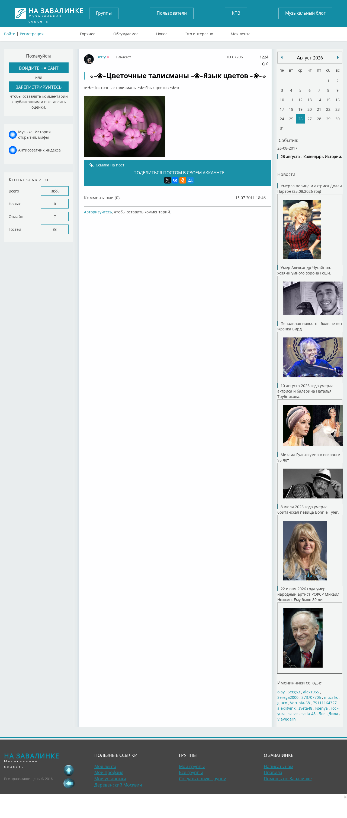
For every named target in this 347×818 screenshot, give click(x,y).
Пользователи (172, 13)
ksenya (321, 708)
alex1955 (311, 691)
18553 (55, 191)
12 (300, 99)
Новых (15, 203)
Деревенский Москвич (118, 785)
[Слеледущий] (281, 57)
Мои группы (192, 766)
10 (282, 99)
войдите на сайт (39, 68)
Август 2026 (310, 57)
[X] (167, 180)
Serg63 (294, 691)
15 (328, 99)
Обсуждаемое (126, 32)
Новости (286, 174)
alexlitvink (286, 708)
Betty (101, 56)
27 (309, 118)
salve (293, 713)
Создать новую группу (202, 779)
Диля (333, 713)
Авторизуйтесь (98, 211)
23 (337, 109)
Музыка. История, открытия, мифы (35, 134)
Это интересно (199, 32)
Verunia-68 (300, 702)
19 (300, 109)
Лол (322, 713)
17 (282, 109)
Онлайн (16, 216)
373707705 (311, 697)
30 (337, 118)
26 (300, 118)
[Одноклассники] (182, 180)
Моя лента (240, 32)
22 (328, 109)
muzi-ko (331, 697)
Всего (14, 191)
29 (328, 118)
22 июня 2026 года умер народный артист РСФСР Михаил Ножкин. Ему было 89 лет (308, 594)
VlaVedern (286, 719)
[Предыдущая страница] (68, 783)
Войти (9, 33)
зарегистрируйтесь (39, 87)
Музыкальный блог (305, 13)
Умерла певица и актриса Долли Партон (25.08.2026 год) (309, 188)
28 (319, 118)
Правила (273, 772)
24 (282, 118)
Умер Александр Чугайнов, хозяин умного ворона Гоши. (304, 270)
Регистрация (32, 33)
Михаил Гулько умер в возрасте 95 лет (308, 457)
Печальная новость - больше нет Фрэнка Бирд (309, 326)
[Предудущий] (338, 57)
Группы (104, 13)
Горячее (87, 32)
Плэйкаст (123, 57)
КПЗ (236, 13)
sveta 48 (308, 713)
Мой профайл (108, 772)
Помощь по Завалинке (288, 779)
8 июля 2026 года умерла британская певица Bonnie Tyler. (308, 509)
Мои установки (110, 779)
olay (281, 691)
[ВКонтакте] (175, 180)
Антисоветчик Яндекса (39, 150)
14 (319, 99)
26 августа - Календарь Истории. (311, 156)
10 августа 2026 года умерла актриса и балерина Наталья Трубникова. (305, 391)
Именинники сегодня (300, 683)
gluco (282, 702)
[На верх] (68, 770)
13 (309, 99)
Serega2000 (287, 697)
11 (291, 99)
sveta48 (305, 708)
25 (291, 118)
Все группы (191, 772)
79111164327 (325, 702)
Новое (162, 32)
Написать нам (278, 766)
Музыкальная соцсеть (56, 13)
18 (291, 109)
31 (282, 128)
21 (319, 109)
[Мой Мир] (190, 180)
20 (309, 109)
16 (337, 99)
